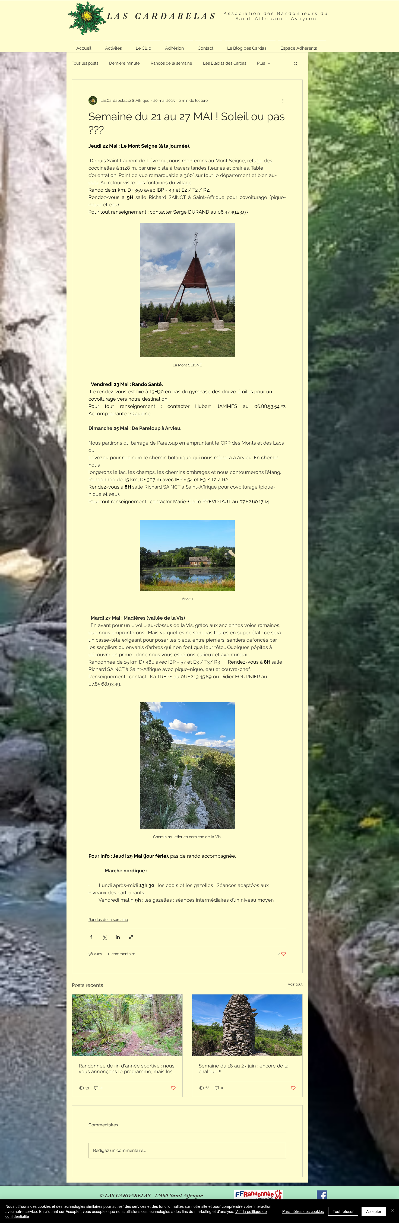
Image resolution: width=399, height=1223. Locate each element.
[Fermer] (392, 1211)
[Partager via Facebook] (91, 937)
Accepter (373, 1211)
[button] (117, 46)
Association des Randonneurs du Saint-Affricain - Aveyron (276, 16)
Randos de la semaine (171, 63)
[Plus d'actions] (283, 100)
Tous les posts (85, 63)
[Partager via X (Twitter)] (104, 937)
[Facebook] (322, 1195)
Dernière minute (124, 63)
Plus (261, 63)
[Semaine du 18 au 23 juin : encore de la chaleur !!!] (247, 1025)
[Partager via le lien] (131, 937)
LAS (121, 16)
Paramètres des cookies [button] (303, 1211)
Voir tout (295, 984)
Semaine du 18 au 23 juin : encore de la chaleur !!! (244, 1068)
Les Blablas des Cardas (224, 63)
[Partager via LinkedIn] (117, 937)
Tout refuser (343, 1211)
